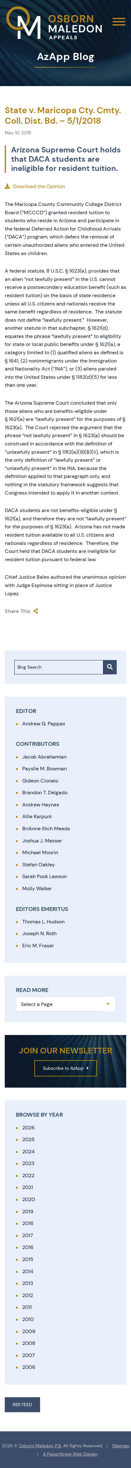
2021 (27, 1187)
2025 (28, 1139)
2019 (27, 1211)
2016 (27, 1247)
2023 (28, 1163)
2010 (28, 1319)
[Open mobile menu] (118, 21)
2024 (28, 1151)
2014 (27, 1271)
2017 (27, 1235)
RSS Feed (22, 1404)
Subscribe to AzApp (63, 1068)
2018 (27, 1223)
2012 (27, 1295)
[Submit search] (110, 667)
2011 (27, 1307)
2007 (28, 1355)
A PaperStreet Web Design (70, 1454)
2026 (28, 1127)
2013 (27, 1283)
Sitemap (120, 1446)
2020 (28, 1199)
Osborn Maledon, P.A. (40, 1446)
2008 (28, 1343)
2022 (28, 1175)
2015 (27, 1259)
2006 (28, 1367)
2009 (28, 1331)
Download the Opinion (39, 186)
